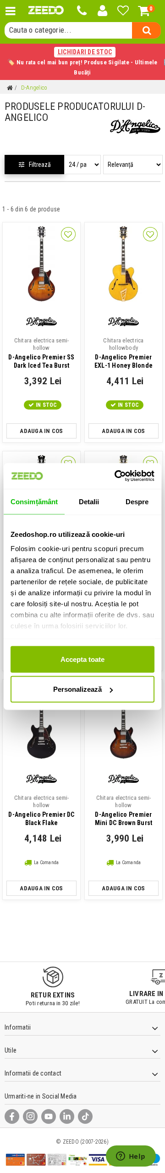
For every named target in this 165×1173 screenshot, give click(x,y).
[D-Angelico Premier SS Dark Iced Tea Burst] (41, 264)
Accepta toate (82, 659)
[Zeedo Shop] (46, 10)
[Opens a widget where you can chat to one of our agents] (130, 1156)
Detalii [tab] (89, 501)
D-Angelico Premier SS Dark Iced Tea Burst (41, 353)
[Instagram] (30, 1116)
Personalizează (77, 689)
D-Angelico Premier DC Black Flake (41, 810)
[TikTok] (85, 1116)
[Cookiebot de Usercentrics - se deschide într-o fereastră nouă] (116, 476)
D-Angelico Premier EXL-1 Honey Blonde (123, 353)
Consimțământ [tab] (34, 501)
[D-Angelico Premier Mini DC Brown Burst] (123, 721)
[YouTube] (48, 1116)
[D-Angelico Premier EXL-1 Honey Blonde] (123, 264)
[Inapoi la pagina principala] (9, 88)
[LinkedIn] (67, 1116)
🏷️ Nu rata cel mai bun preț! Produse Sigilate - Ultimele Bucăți (82, 62)
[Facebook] (12, 1116)
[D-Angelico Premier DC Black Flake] (41, 721)
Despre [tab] (137, 501)
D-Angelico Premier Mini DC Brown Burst (124, 810)
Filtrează (40, 164)
